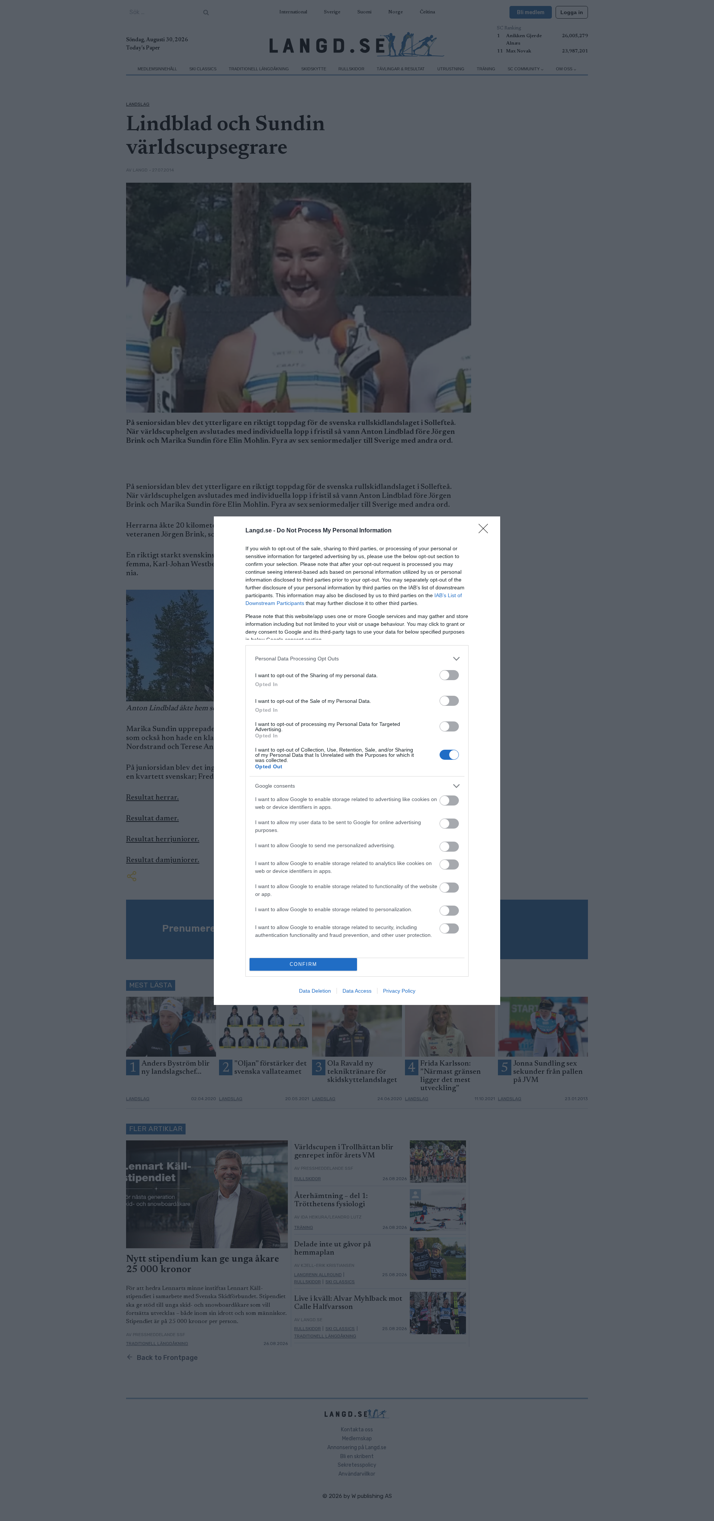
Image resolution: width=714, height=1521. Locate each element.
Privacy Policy (399, 991)
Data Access (357, 991)
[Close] (486, 531)
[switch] (449, 675)
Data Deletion (315, 991)
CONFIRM (303, 964)
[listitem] (357, 659)
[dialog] (357, 760)
